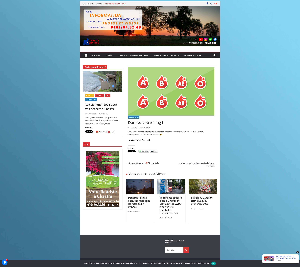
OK (213, 263)
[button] (101, 55)
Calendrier (99, 95)
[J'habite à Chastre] (86, 55)
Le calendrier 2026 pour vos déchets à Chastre (101, 107)
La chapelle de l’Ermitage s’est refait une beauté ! (196, 165)
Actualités (95, 55)
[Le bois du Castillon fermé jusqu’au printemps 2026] (203, 181)
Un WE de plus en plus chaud (115, 3)
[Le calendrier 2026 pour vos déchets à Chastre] (102, 81)
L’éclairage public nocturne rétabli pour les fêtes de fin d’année (139, 202)
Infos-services (134, 117)
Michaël (148, 127)
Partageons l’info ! (192, 55)
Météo (109, 55)
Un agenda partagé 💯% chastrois (144, 163)
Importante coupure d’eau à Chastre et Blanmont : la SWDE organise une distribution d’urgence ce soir (171, 205)
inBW (107, 95)
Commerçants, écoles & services (133, 55)
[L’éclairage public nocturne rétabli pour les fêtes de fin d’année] (140, 181)
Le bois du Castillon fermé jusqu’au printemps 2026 (201, 200)
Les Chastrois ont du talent (167, 55)
